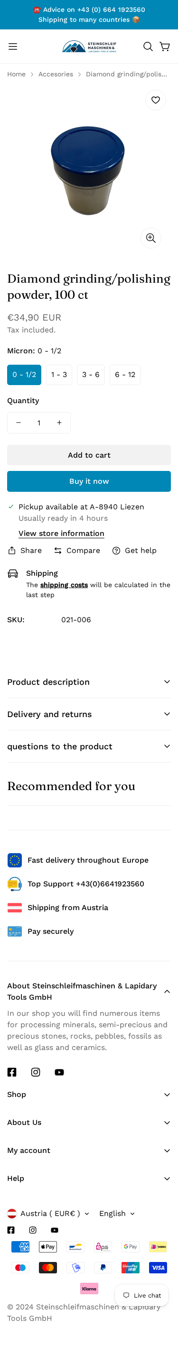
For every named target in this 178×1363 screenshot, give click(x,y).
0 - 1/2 (24, 374)
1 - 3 (59, 374)
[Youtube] (59, 1072)
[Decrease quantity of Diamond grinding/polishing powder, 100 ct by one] (18, 423)
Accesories (55, 74)
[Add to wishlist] (155, 100)
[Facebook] (12, 1072)
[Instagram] (35, 1072)
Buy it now (89, 481)
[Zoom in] (151, 238)
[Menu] (13, 46)
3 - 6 (91, 374)
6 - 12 (125, 374)
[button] (148, 46)
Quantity (23, 400)
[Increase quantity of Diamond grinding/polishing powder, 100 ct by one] (59, 423)
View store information (61, 533)
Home (16, 74)
